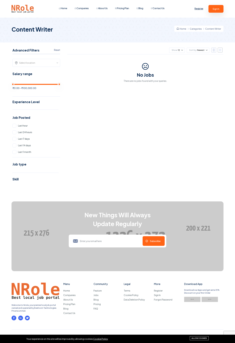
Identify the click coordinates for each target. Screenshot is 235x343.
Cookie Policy (131, 295)
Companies (82, 8)
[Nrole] (35, 298)
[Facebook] (14, 318)
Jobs (96, 295)
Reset (57, 49)
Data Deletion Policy (134, 299)
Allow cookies (199, 338)
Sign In (216, 8)
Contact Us (158, 8)
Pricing (97, 304)
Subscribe (155, 241)
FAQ (96, 308)
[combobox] (37, 63)
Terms (127, 290)
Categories (196, 28)
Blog (140, 8)
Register (199, 8)
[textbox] (37, 63)
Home (63, 8)
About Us (103, 8)
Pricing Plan (123, 8)
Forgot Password (163, 299)
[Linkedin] (20, 318)
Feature (98, 290)
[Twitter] (27, 318)
